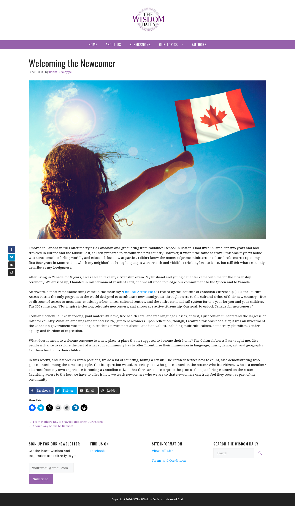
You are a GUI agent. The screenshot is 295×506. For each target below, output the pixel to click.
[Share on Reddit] (11, 272)
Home (93, 44)
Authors (199, 44)
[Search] (260, 453)
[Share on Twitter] (11, 257)
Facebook (97, 450)
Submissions (140, 44)
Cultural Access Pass (139, 292)
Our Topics (168, 44)
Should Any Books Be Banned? (53, 426)
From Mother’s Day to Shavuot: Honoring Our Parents (68, 422)
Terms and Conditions (169, 460)
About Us (113, 44)
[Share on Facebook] (11, 249)
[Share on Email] (11, 264)
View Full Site (162, 450)
